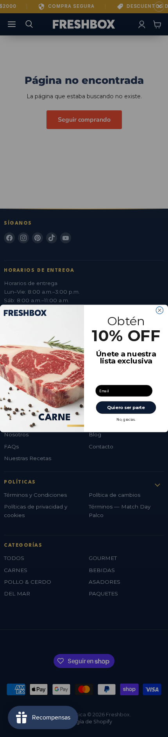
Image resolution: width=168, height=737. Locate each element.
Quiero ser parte (126, 407)
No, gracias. (126, 420)
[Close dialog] (159, 310)
